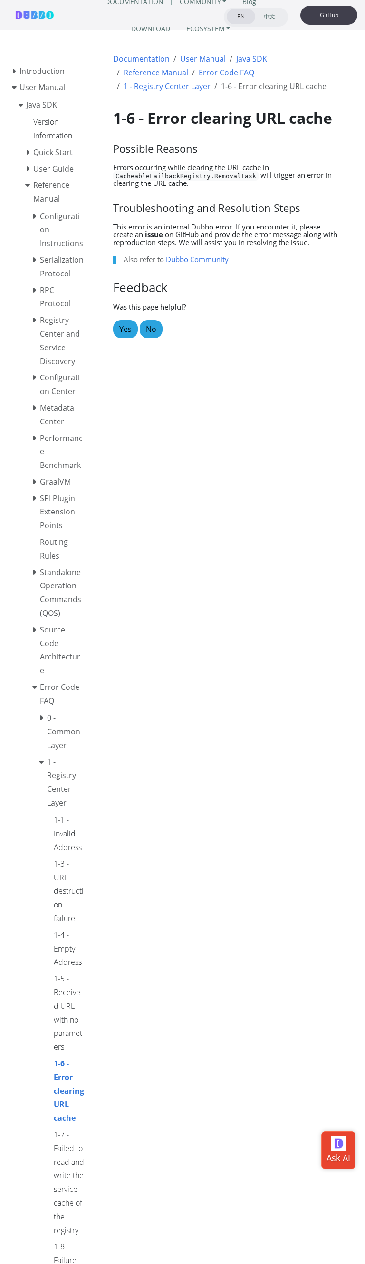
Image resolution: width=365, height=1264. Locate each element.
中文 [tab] (269, 16)
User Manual (203, 59)
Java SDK (251, 59)
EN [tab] (241, 16)
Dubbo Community (197, 259)
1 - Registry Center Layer (167, 86)
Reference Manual (156, 72)
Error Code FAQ (226, 72)
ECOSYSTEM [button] (205, 28)
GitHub (329, 15)
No (151, 329)
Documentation (141, 59)
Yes (125, 329)
